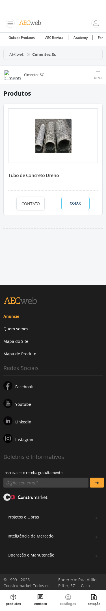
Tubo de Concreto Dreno (33, 175)
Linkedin (23, 422)
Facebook (24, 386)
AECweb (17, 54)
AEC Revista (54, 37)
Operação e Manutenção (31, 555)
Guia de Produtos (21, 37)
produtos (13, 603)
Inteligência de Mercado (30, 536)
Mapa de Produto (19, 353)
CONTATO (30, 203)
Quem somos (15, 328)
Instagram (24, 439)
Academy (80, 37)
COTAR (75, 203)
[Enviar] (97, 483)
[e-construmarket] (25, 497)
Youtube (23, 404)
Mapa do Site (15, 341)
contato (40, 603)
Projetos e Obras (23, 517)
